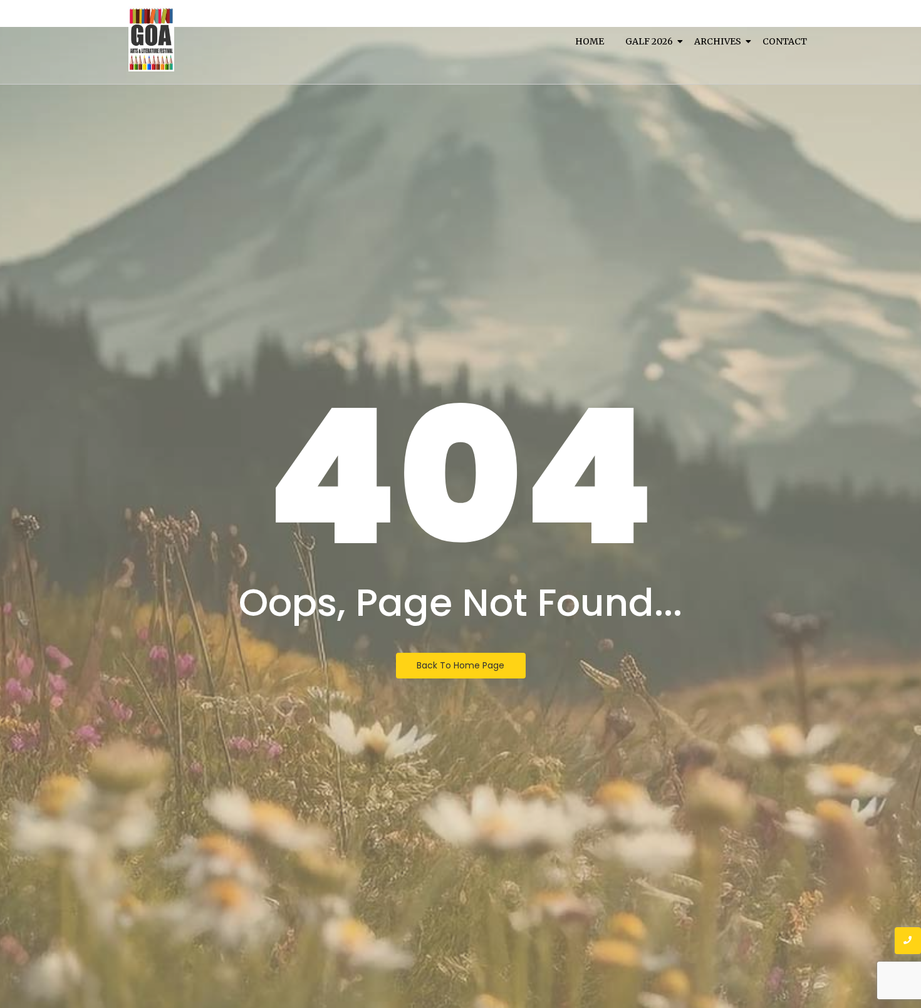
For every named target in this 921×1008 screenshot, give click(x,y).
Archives (717, 41)
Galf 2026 (649, 41)
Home (589, 41)
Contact (784, 41)
